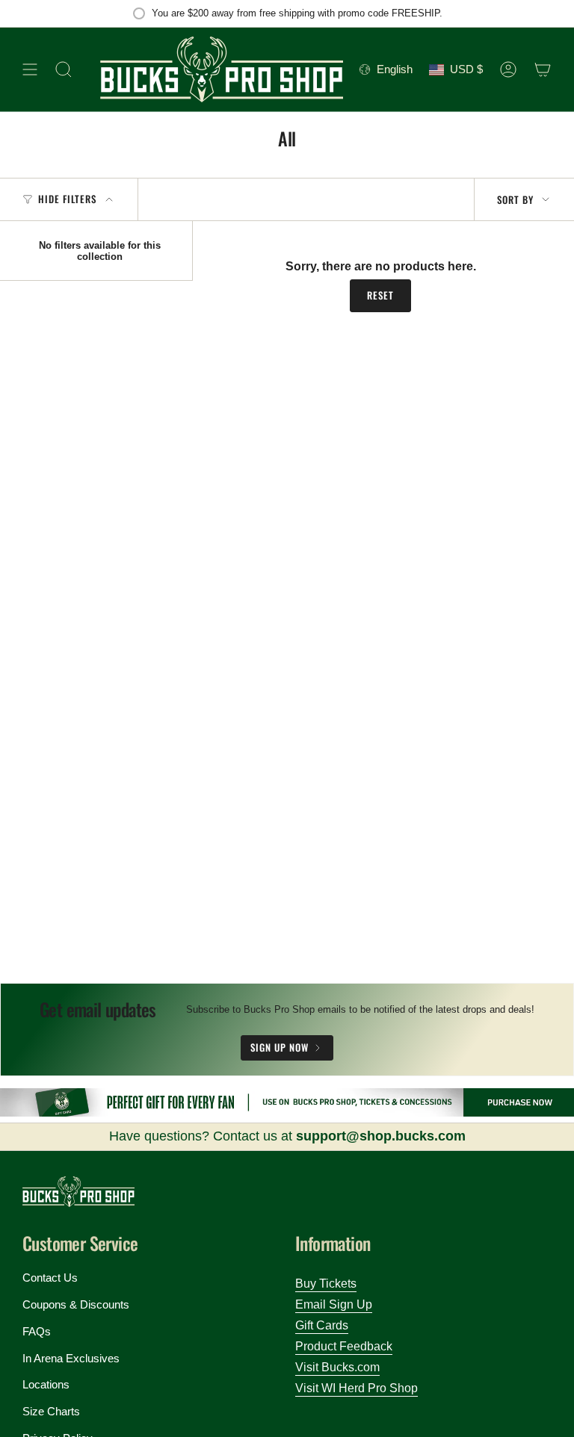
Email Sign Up (333, 1304)
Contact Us (50, 1277)
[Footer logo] (78, 1191)
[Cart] (542, 69)
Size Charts (51, 1411)
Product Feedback (343, 1346)
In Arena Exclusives (71, 1358)
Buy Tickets (326, 1283)
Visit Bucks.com (337, 1367)
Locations (46, 1384)
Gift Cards (321, 1325)
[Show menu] (30, 69)
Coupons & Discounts (75, 1304)
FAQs (36, 1331)
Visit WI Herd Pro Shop (356, 1388)
